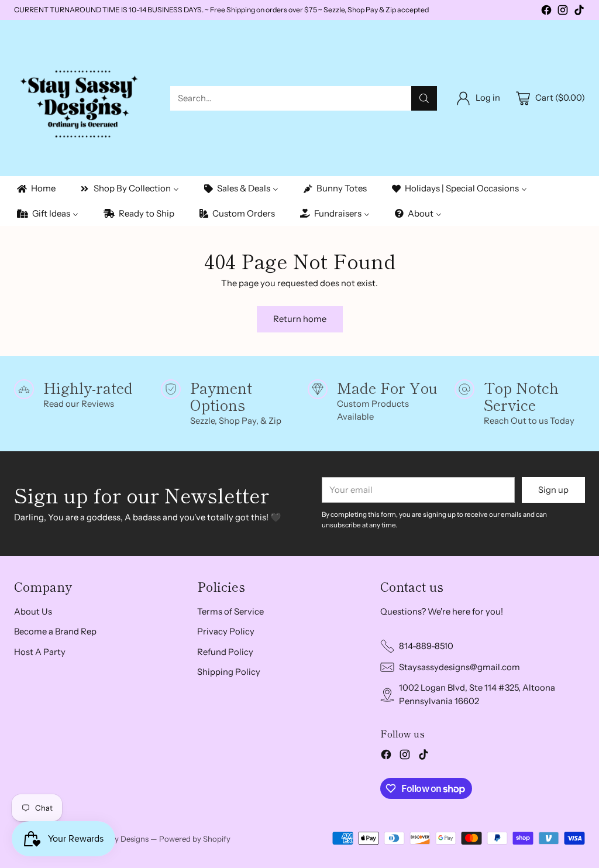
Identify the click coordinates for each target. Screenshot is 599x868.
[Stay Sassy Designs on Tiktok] (579, 11)
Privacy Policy (225, 631)
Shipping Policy (228, 672)
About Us (33, 611)
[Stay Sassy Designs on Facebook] (546, 11)
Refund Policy (225, 652)
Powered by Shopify (194, 838)
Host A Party (40, 652)
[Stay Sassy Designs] (83, 98)
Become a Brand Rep (55, 631)
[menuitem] (35, 188)
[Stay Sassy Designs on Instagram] (563, 11)
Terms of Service (230, 611)
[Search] (424, 98)
